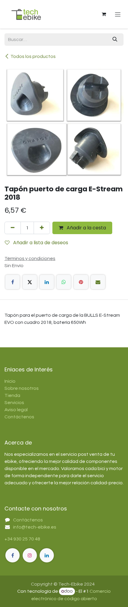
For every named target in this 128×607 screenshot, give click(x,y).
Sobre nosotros (21, 388)
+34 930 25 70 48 (22, 539)
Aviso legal (16, 409)
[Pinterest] (81, 282)
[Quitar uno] (12, 228)
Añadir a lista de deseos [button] (40, 242)
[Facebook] (12, 282)
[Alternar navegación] (118, 14)
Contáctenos (19, 416)
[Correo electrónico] (98, 282)
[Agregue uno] (42, 228)
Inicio (9, 381)
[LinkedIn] (47, 282)
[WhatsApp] (64, 282)
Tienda (12, 395)
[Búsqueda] (115, 39)
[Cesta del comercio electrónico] (104, 14)
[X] (30, 282)
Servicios (14, 402)
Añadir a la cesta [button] (85, 227)
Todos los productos (33, 56)
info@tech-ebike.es (34, 527)
